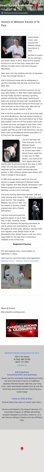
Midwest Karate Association (16, 13)
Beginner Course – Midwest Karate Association (20, 261)
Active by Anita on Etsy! (22, 399)
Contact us (22, 365)
